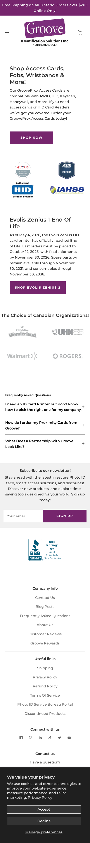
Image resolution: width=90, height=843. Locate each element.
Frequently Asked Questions (45, 616)
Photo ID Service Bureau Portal (45, 704)
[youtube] (69, 738)
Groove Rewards (45, 643)
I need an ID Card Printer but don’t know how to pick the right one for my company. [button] (43, 407)
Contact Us (45, 598)
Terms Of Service (45, 695)
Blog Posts (45, 607)
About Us (45, 625)
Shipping (45, 668)
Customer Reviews (45, 634)
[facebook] (21, 738)
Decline (44, 821)
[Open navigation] (10, 32)
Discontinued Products (45, 714)
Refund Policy (45, 686)
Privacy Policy (40, 797)
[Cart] (80, 32)
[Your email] (23, 516)
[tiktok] (50, 738)
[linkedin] (40, 738)
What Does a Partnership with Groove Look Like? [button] (39, 444)
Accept (44, 809)
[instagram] (30, 738)
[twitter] (59, 738)
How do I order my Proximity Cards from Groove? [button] (41, 425)
